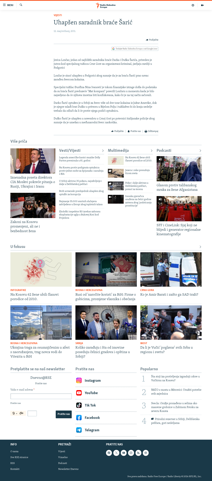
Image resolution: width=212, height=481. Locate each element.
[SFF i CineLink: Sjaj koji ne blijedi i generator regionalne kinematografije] (179, 208)
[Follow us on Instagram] (131, 453)
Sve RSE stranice (19, 457)
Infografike (18, 290)
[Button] (152, 40)
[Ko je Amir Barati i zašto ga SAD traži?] (171, 269)
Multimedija (118, 151)
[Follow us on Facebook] (109, 453)
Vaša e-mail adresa (22, 390)
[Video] (202, 5)
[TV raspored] (146, 453)
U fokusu (17, 247)
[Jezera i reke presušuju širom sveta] (116, 173)
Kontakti (15, 469)
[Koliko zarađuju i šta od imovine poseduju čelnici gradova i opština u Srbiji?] (106, 322)
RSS (12, 463)
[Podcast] (193, 5)
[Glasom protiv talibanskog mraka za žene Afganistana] (179, 168)
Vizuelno (63, 457)
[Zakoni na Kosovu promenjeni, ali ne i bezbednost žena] (32, 205)
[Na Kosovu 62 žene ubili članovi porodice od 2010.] (116, 160)
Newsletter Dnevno (68, 469)
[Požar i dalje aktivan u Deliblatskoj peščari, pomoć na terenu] (116, 185)
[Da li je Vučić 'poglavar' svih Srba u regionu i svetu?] (171, 322)
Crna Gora (147, 290)
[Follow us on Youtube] (124, 453)
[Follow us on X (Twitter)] (116, 453)
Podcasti (164, 151)
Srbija (79, 343)
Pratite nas (64, 414)
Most (143, 343)
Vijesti (58, 15)
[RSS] (138, 453)
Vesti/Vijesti (70, 151)
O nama (14, 451)
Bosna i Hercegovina (88, 290)
